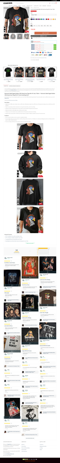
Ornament (44, 5)
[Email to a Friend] (35, 60)
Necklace (49, 5)
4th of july (40, 57)
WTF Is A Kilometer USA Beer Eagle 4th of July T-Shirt (14, 237)
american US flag (44, 57)
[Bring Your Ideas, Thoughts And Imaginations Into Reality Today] (7, 3)
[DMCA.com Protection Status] (25, 459)
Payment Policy (24, 449)
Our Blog (41, 447)
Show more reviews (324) (30, 438)
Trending (15, 5)
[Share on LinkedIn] (38, 60)
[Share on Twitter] (33, 60)
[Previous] (5, 19)
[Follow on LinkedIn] (56, 0)
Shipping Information (43, 446)
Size (31, 23)
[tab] (6, 86)
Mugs (40, 5)
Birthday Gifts (29, 5)
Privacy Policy (24, 446)
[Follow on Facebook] (51, 0)
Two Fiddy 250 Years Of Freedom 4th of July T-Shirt (13, 239)
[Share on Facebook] (31, 60)
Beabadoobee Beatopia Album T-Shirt (31, 434)
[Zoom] (4, 32)
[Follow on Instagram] (52, 0)
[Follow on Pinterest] (55, 0)
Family (19, 5)
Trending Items (36, 7)
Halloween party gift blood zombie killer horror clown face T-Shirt (51, 79)
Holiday (23, 5)
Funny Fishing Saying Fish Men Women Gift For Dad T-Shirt (40, 79)
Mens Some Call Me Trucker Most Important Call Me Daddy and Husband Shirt (30, 79)
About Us (23, 444)
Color (32, 17)
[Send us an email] (54, 0)
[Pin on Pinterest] (36, 60)
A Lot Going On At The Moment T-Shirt (13, 366)
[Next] (28, 19)
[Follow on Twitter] (53, 0)
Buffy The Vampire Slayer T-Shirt (30, 292)
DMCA (41, 449)
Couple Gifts (36, 5)
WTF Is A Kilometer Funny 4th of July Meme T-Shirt (13, 236)
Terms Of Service (24, 451)
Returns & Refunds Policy (26, 447)
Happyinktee (7, 98)
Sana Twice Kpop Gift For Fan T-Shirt (31, 325)
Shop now (11, 5)
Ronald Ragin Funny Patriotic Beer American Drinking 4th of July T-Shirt (16, 241)
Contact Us (41, 444)
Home (31, 7)
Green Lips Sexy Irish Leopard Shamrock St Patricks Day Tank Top (8, 79)
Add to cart (45, 33)
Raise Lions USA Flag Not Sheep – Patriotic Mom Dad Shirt (19, 79)
